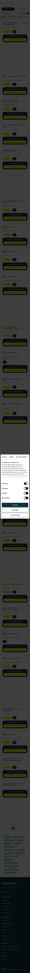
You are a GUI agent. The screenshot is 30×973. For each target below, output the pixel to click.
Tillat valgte (15, 510)
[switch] (26, 488)
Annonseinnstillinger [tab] (21, 457)
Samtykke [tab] (4, 457)
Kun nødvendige (15, 515)
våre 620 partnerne (10, 464)
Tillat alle (15, 505)
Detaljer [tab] (11, 457)
